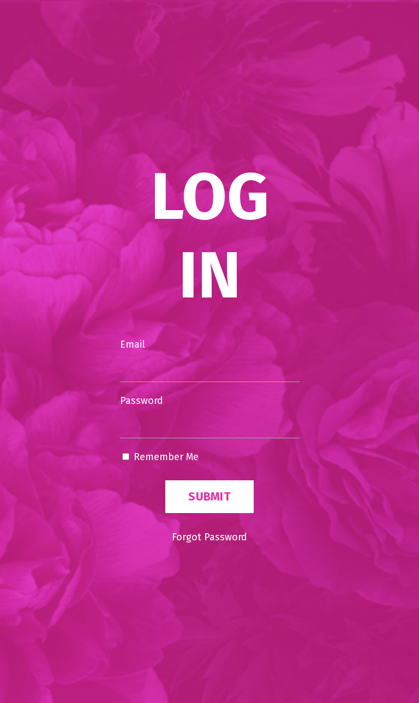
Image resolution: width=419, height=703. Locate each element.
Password (141, 401)
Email (132, 344)
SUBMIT (209, 497)
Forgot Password (209, 537)
